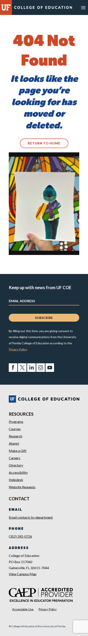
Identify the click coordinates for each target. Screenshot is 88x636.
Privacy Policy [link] (18, 349)
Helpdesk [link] (16, 480)
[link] (43, 8)
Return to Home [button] (44, 143)
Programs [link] (16, 422)
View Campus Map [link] (23, 574)
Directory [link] (16, 465)
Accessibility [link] (18, 472)
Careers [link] (14, 458)
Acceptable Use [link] (23, 609)
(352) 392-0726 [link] (20, 536)
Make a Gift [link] (17, 451)
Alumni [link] (14, 443)
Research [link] (15, 436)
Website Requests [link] (22, 487)
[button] (83, 7)
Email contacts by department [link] (31, 517)
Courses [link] (15, 429)
